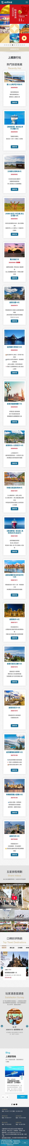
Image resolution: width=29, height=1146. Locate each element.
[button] (2, 25)
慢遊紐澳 (4, 947)
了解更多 (22, 1097)
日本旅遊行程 (15, 1137)
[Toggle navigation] (27, 2)
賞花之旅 (12, 947)
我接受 (25, 1142)
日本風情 (20, 947)
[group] (14, 967)
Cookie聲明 (4, 1144)
